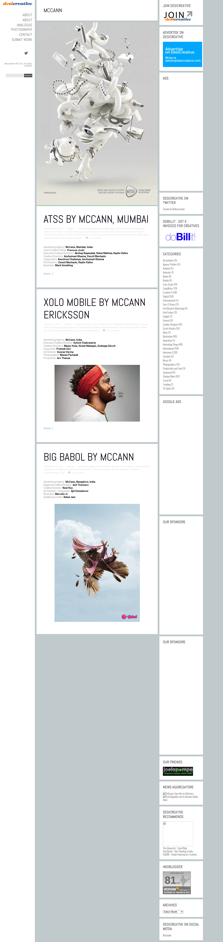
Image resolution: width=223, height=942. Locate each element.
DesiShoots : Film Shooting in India (178, 851)
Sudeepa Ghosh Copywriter (71, 330)
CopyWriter (168, 288)
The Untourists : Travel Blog (175, 848)
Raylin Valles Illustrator (71, 238)
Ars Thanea (99, 324)
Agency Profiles (169, 264)
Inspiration (167, 340)
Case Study (168, 284)
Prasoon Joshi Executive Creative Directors (102, 234)
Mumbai (77, 234)
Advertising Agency (87, 228)
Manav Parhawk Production (106, 327)
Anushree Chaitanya (73, 232)
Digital (166, 296)
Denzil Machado (90, 232)
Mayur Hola (125, 327)
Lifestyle (166, 356)
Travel (165, 380)
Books (165, 276)
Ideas (165, 332)
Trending (166, 384)
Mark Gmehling (57, 234)
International (168, 348)
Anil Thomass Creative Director (135, 466)
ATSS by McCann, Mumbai (96, 219)
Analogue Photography (21, 27)
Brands (166, 280)
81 (170, 880)
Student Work (169, 376)
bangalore (48, 469)
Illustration (167, 336)
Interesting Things (170, 344)
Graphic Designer (170, 324)
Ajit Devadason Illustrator (108, 466)
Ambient (166, 268)
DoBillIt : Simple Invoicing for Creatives (180, 854)
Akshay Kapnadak (105, 228)
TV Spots (167, 388)
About (27, 15)
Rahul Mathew (129, 234)
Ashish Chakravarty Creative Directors (122, 324)
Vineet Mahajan (92, 330)
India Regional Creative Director (68, 469)
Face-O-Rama (169, 304)
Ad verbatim (168, 260)
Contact (25, 34)
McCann (69, 234)
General (166, 320)
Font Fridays (168, 312)
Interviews (167, 352)
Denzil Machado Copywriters (112, 232)
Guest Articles (169, 328)
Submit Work (22, 39)
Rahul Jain (59, 473)
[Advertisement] (181, 135)
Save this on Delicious (184, 793)
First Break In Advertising (173, 308)
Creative (70, 228)
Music (165, 360)
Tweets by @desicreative (174, 209)
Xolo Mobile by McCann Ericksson (94, 309)
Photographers (169, 364)
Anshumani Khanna (124, 228)
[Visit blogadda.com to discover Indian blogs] (181, 800)
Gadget (166, 316)
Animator (167, 272)
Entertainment (169, 300)
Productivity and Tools (172, 368)
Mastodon (167, 935)
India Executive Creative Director (78, 327)
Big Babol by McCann (89, 457)
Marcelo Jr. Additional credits (96, 469)
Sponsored (167, 372)
